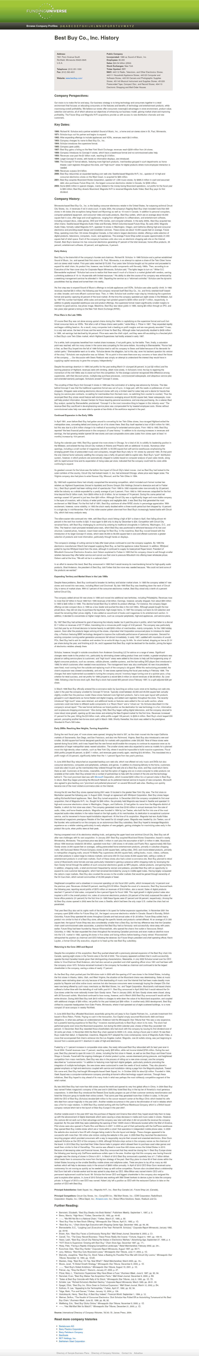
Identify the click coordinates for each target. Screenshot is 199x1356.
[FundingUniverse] (46, 11)
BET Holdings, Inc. (67, 1338)
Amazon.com (102, 1198)
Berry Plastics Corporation (71, 1329)
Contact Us (127, 1352)
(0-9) (62, 26)
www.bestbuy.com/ (74, 78)
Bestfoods (63, 1335)
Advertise (138, 1352)
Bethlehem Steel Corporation (72, 1341)
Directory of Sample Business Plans (73, 1352)
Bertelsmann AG (66, 1326)
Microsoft (99, 776)
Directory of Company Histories (105, 1352)
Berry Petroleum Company (71, 1332)
